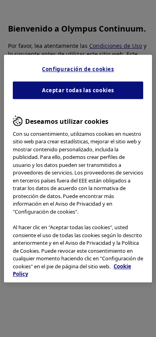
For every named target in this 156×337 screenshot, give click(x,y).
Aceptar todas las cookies (78, 90)
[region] (78, 168)
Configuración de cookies (78, 69)
